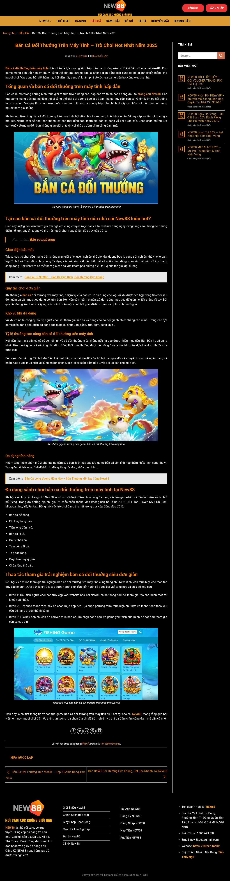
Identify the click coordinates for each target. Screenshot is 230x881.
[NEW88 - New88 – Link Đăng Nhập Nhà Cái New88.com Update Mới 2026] (115, 8)
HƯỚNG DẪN (182, 21)
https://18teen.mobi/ (206, 846)
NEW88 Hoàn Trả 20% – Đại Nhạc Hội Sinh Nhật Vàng (205, 134)
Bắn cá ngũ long (42, 239)
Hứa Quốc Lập (100, 56)
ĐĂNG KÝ (193, 7)
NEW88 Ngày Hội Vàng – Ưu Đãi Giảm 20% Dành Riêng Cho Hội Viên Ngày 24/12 (205, 117)
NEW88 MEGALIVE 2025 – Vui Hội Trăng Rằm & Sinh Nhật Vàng (204, 151)
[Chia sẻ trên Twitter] (80, 731)
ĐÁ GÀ (142, 21)
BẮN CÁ (96, 21)
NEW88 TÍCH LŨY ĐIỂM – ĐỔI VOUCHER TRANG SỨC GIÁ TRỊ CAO (204, 80)
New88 (136, 714)
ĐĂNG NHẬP (217, 7)
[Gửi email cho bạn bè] (86, 731)
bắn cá (26, 295)
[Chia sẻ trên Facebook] (73, 731)
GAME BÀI (113, 21)
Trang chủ (9, 33)
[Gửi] (221, 55)
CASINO (80, 21)
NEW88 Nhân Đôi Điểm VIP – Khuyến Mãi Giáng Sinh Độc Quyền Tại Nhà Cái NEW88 (205, 99)
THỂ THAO (63, 21)
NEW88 (44, 21)
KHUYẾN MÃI (160, 21)
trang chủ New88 (149, 94)
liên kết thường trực (110, 743)
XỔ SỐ (128, 21)
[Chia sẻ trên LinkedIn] (99, 731)
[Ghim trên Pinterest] (93, 731)
